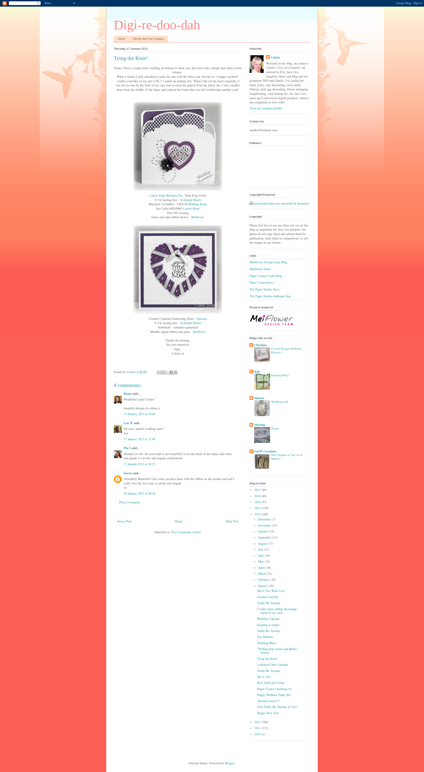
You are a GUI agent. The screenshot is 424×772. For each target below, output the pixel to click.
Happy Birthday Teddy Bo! (274, 695)
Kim (257, 371)
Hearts (275, 428)
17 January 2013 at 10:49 (139, 414)
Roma (128, 393)
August (263, 543)
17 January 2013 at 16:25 (139, 464)
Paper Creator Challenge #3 (274, 689)
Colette (275, 57)
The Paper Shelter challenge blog (270, 296)
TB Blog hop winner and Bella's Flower (277, 651)
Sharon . (260, 398)
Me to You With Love (271, 591)
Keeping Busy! (280, 375)
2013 (257, 514)
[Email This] (159, 372)
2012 (257, 722)
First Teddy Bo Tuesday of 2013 (277, 707)
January (263, 586)
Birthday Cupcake (268, 618)
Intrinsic (202, 319)
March (262, 573)
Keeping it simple (268, 625)
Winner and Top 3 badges (148, 38)
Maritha (259, 424)
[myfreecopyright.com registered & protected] (279, 203)
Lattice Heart (191, 208)
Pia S (127, 448)
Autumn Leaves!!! (268, 701)
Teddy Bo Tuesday (268, 603)
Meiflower (197, 217)
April (262, 567)
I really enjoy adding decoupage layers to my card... (277, 611)
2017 (257, 490)
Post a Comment (129, 502)
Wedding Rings (197, 204)
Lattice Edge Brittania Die (166, 195)
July (261, 549)
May (261, 561)
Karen (128, 473)
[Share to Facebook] (171, 372)
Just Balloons (265, 637)
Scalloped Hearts (190, 200)
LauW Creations (265, 451)
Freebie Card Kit (267, 597)
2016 (257, 496)
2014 (257, 508)
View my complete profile (266, 108)
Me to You (264, 677)
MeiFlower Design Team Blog (268, 262)
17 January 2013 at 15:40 (139, 439)
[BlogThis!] (163, 372)
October (263, 531)
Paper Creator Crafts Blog (266, 276)
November (265, 525)
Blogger (230, 763)
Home (121, 38)
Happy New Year (268, 713)
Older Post (231, 521)
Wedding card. (280, 402)
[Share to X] (167, 372)
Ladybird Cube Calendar (272, 664)
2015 (257, 502)
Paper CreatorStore (261, 282)
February (264, 579)
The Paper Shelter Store (265, 289)
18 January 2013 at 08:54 (139, 493)
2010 (257, 734)
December (265, 519)
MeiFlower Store (260, 269)
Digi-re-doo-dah (157, 25)
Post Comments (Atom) (186, 532)
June (261, 555)
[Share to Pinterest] (175, 372)
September (265, 537)
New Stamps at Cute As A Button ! (286, 457)
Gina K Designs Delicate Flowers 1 (286, 350)
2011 (257, 728)
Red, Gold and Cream (270, 683)
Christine (260, 345)
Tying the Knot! (267, 658)
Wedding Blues (266, 643)
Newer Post (124, 521)
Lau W (128, 423)
